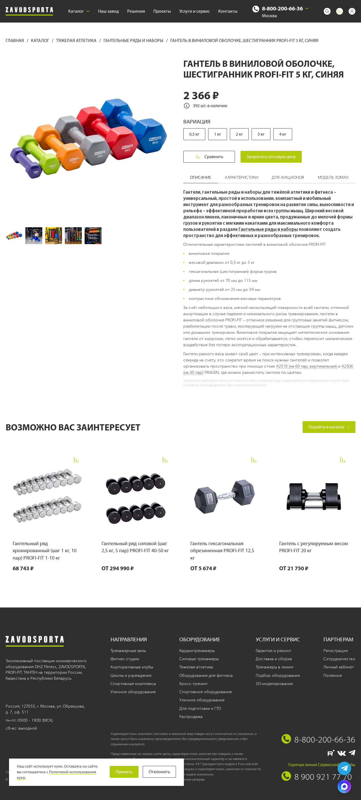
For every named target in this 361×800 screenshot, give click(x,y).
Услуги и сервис (194, 11)
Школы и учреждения (131, 675)
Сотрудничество (339, 659)
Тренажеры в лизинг (275, 667)
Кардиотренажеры (197, 650)
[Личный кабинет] (352, 11)
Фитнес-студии (125, 659)
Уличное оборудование (133, 691)
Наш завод (108, 11)
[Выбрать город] (307, 8)
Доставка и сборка (274, 659)
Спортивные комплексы (133, 683)
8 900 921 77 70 (323, 776)
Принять (124, 771)
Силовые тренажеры (199, 659)
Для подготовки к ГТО (200, 708)
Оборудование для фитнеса (206, 675)
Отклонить (159, 771)
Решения (136, 11)
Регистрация (335, 650)
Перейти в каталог (327, 427)
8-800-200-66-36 (282, 8)
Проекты (162, 11)
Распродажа (190, 716)
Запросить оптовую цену (271, 156)
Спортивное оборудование (205, 691)
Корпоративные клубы (132, 667)
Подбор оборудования (278, 675)
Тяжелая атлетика (76, 40)
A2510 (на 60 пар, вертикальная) (306, 366)
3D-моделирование (274, 683)
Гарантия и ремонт (273, 650)
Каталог (76, 11)
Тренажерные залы (128, 650)
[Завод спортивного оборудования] (29, 11)
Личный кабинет (338, 667)
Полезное (332, 675)
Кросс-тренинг (193, 683)
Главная (15, 40)
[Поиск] (327, 11)
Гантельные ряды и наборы (134, 40)
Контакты (227, 11)
